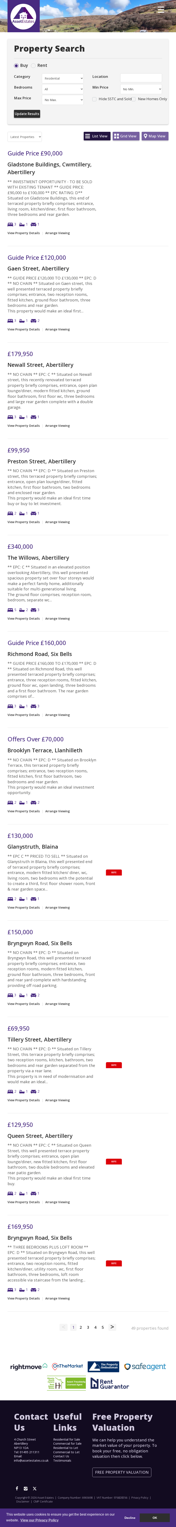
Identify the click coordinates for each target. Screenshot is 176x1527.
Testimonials (62, 1460)
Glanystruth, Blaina (33, 846)
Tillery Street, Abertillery (39, 1039)
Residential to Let (65, 1448)
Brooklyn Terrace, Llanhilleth (45, 750)
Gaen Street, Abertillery (38, 268)
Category (22, 76)
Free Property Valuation (122, 1472)
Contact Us (61, 1456)
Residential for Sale (66, 1439)
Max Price (22, 97)
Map (157, 136)
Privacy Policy (139, 1497)
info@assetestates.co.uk (31, 1460)
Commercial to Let (66, 1452)
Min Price (100, 87)
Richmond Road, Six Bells (40, 654)
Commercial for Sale (67, 1443)
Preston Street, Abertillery (42, 461)
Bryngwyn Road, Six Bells (40, 943)
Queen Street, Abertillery (40, 1135)
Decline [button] (129, 1517)
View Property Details (24, 233)
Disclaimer (22, 1501)
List (99, 136)
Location (100, 76)
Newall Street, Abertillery (40, 364)
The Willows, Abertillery (38, 557)
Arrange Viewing (57, 233)
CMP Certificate (43, 1501)
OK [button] (155, 1517)
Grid (128, 136)
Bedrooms (23, 87)
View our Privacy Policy (39, 1520)
